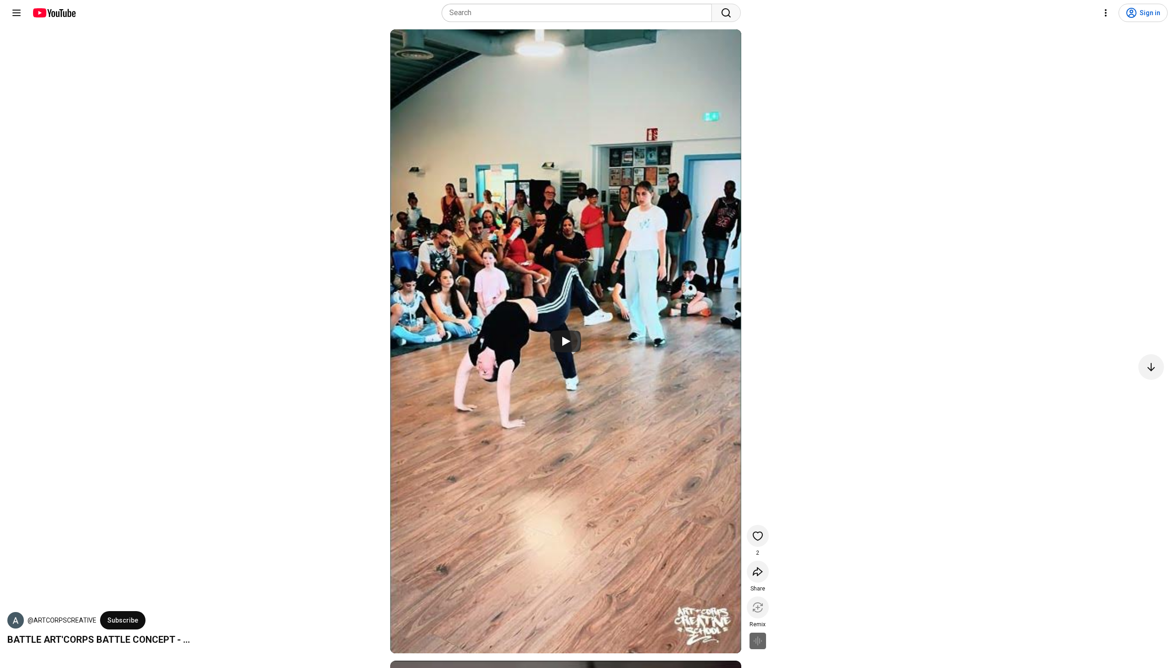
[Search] (726, 13)
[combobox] (579, 12)
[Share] (758, 572)
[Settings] (1105, 12)
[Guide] (16, 12)
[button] (15, 620)
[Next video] (1151, 367)
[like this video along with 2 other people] (758, 536)
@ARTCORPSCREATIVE (62, 620)
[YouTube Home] (54, 13)
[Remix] (758, 607)
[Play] (565, 341)
